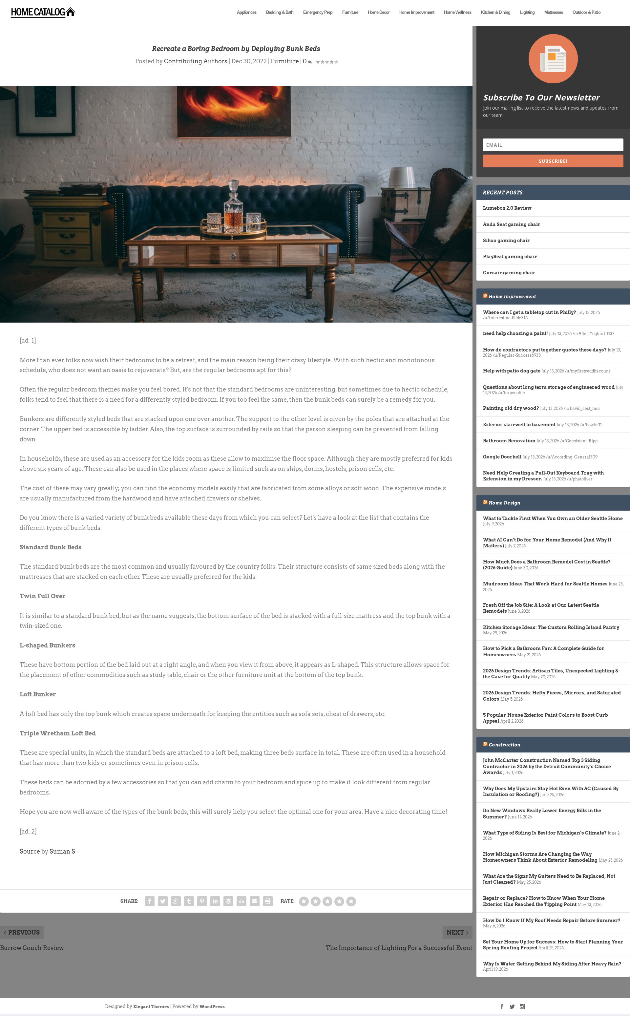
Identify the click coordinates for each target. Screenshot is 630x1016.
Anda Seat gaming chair (511, 224)
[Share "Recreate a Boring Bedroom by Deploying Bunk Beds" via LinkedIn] (215, 901)
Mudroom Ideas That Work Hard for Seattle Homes (545, 583)
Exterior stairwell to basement (519, 424)
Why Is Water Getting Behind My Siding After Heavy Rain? (552, 963)
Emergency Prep (317, 12)
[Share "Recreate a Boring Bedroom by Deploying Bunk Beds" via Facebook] (149, 901)
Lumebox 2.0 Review (507, 208)
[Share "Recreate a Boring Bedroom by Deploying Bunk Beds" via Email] (254, 901)
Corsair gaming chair (509, 272)
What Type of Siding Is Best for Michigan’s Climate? (545, 833)
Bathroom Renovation (509, 440)
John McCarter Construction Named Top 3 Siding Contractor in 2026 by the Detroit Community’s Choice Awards (547, 766)
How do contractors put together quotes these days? (545, 349)
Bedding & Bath (279, 12)
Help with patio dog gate (511, 370)
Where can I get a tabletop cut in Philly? (529, 312)
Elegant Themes (151, 1006)
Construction (504, 745)
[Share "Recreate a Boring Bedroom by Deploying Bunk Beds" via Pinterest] (202, 901)
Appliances (246, 12)
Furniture (350, 12)
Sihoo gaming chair (506, 240)
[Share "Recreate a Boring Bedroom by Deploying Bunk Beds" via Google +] (175, 901)
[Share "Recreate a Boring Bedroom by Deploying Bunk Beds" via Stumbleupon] (241, 901)
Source (30, 851)
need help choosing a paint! (515, 333)
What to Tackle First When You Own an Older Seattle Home (553, 518)
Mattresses (553, 12)
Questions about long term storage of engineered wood (549, 387)
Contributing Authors (195, 61)
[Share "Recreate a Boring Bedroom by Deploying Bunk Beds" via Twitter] (162, 901)
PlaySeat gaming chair (510, 256)
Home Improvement (416, 12)
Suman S (62, 851)
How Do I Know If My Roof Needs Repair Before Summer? (551, 920)
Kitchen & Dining (495, 12)
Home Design (504, 503)
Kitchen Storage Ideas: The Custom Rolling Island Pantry (551, 627)
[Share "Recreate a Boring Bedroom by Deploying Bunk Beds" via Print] (267, 901)
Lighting (527, 12)
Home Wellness (457, 12)
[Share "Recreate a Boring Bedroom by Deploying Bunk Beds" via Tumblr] (189, 901)
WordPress (212, 1006)
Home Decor (378, 12)
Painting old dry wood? (511, 408)
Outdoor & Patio (586, 12)
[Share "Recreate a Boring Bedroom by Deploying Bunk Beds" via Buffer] (228, 901)
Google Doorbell (502, 456)
